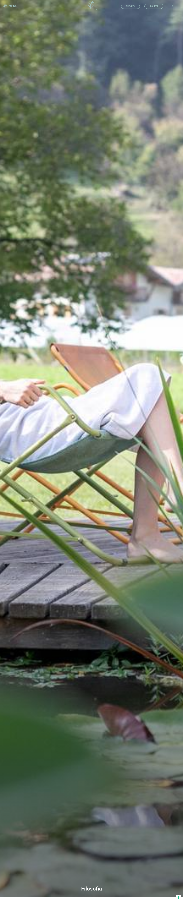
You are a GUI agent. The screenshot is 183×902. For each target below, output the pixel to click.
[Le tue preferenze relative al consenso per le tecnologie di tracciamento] (178, 897)
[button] (10, 6)
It (172, 6)
